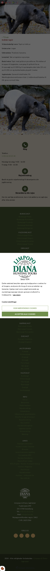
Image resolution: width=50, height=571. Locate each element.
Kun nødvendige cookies (25, 308)
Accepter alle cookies (25, 314)
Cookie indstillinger (9, 302)
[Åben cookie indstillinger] (2, 568)
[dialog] (25, 285)
